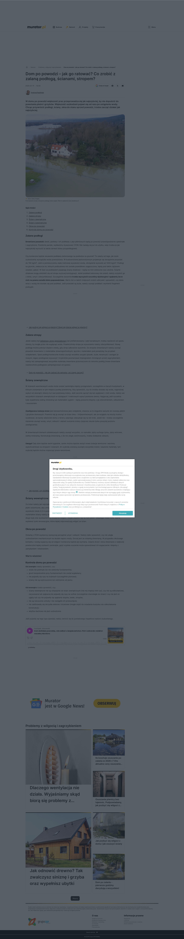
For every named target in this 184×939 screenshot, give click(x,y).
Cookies (65, 507)
